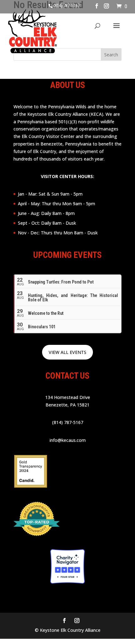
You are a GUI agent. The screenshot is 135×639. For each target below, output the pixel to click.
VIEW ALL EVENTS (67, 352)
